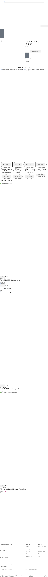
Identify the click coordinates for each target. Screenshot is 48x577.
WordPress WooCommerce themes (7, 576)
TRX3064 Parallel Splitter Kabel (18, 171)
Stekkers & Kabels (33, 58)
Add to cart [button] (6, 164)
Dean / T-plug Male (41, 170)
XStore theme (10, 575)
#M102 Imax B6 (5, 288)
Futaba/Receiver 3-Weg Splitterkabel (7, 171)
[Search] (44, 26)
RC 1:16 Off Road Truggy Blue (10, 389)
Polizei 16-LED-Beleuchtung (10, 280)
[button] (2, 30)
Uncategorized (3, 278)
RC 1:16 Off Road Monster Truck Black (13, 489)
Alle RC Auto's (3, 387)
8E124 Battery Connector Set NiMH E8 (30, 171)
